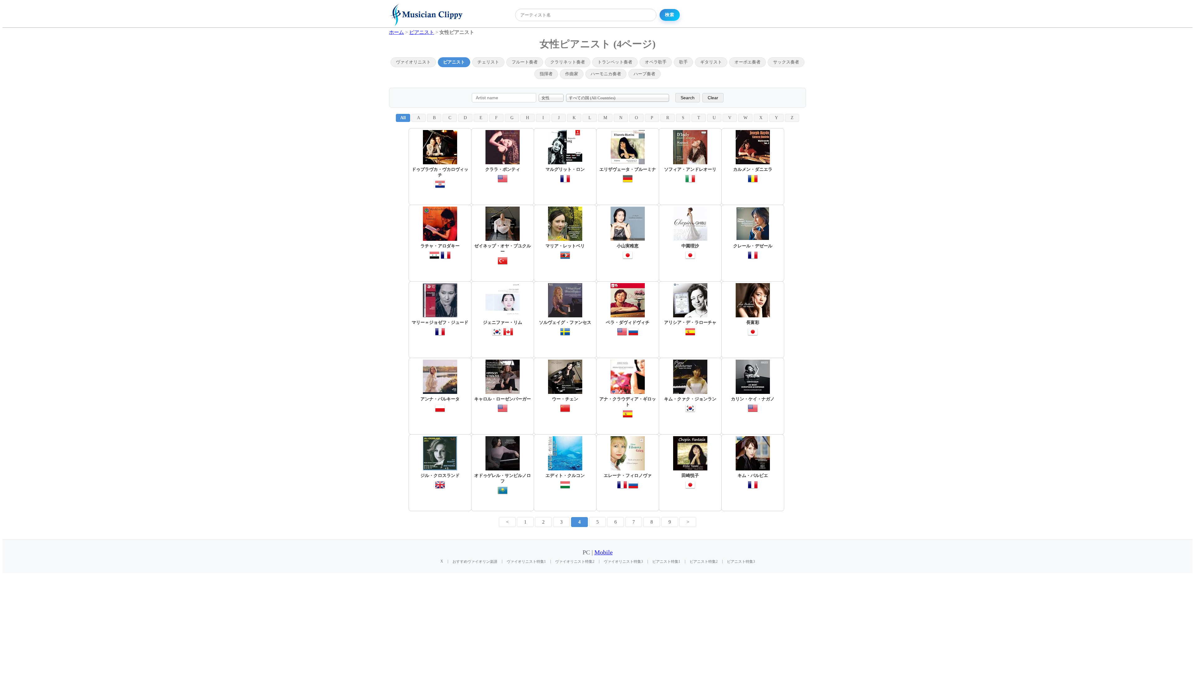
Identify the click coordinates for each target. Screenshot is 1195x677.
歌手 (683, 62)
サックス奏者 (786, 62)
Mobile (603, 552)
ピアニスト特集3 (741, 561)
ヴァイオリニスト (413, 62)
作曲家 (571, 74)
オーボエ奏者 (747, 62)
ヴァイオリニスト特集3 (623, 561)
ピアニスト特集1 (666, 561)
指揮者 (546, 74)
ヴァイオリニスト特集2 (574, 561)
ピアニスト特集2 (704, 561)
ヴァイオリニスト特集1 (526, 561)
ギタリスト (711, 62)
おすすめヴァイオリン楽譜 (474, 561)
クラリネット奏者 (567, 62)
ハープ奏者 (644, 74)
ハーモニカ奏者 (606, 74)
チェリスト (488, 62)
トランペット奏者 (615, 62)
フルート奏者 (525, 62)
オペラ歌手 (656, 62)
